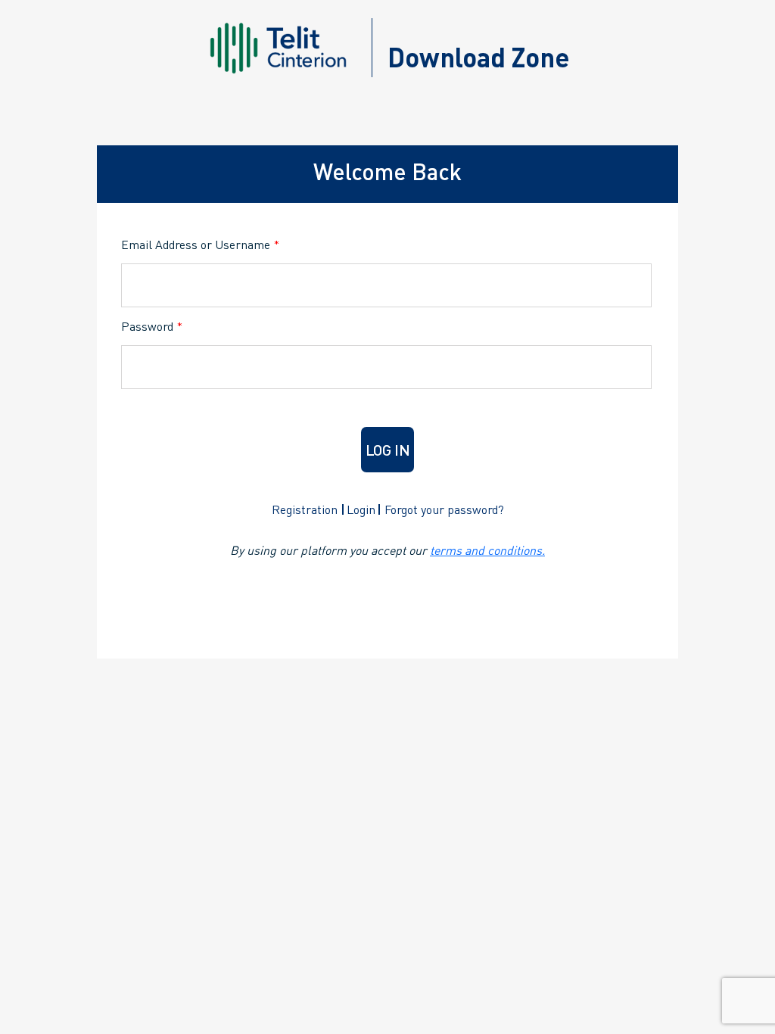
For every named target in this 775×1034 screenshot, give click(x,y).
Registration (305, 509)
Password (151, 326)
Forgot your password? (444, 509)
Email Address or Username (200, 244)
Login (361, 509)
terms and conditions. (487, 550)
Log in (388, 449)
